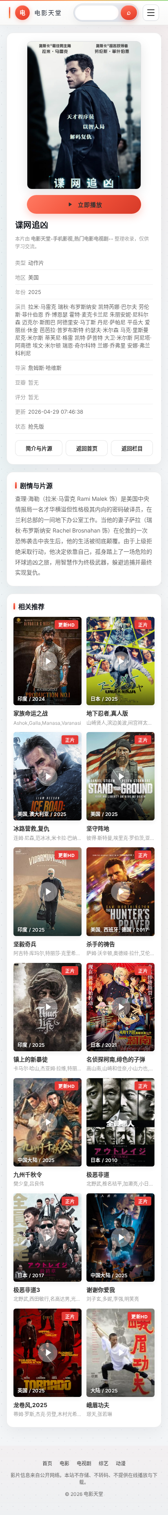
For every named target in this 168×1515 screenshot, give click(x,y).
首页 (47, 1463)
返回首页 (86, 448)
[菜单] (151, 12)
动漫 (121, 1463)
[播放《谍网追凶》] (84, 115)
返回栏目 (132, 448)
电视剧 (84, 1463)
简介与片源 (39, 448)
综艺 (103, 1463)
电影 (64, 1463)
